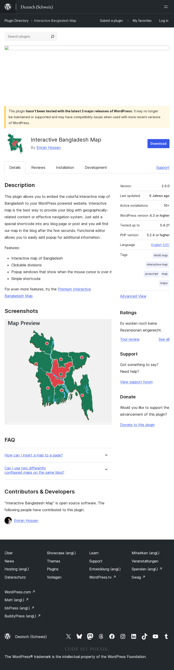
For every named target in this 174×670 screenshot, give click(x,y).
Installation (65, 167)
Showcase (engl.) (61, 553)
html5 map (161, 255)
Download (158, 143)
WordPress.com (20, 592)
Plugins (52, 569)
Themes (53, 561)
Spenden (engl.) (147, 569)
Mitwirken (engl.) (146, 553)
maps (164, 283)
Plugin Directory (17, 20)
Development (96, 167)
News (9, 561)
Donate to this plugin (137, 424)
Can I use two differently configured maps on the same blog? (34, 470)
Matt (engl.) (17, 600)
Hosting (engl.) (17, 569)
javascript (151, 273)
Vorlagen (54, 577)
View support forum (136, 382)
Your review (130, 339)
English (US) (160, 245)
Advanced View (133, 296)
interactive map (157, 264)
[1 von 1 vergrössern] (105, 325)
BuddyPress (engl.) (23, 616)
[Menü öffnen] (167, 7)
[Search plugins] (52, 36)
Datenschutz (15, 577)
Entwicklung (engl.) (105, 569)
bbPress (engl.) (19, 608)
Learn (94, 553)
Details (15, 167)
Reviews (38, 167)
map (165, 273)
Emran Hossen (48, 147)
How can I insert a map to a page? (34, 455)
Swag (138, 577)
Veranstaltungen (145, 561)
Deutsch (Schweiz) (31, 636)
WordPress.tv (102, 577)
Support (162, 167)
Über (9, 553)
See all (164, 339)
